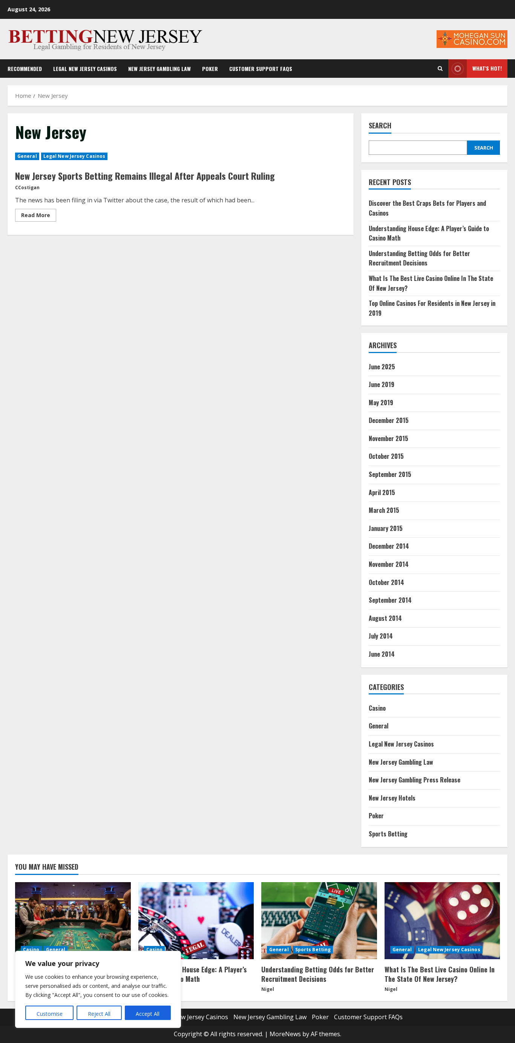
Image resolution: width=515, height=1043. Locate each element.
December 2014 (389, 546)
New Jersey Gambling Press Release (414, 779)
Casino (377, 708)
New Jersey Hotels (392, 797)
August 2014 (385, 618)
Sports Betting (388, 833)
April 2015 (382, 492)
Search (380, 125)
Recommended (25, 69)
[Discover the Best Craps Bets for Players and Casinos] (73, 920)
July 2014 (381, 635)
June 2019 (381, 384)
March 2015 (384, 510)
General (27, 156)
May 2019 (381, 402)
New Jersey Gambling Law (159, 69)
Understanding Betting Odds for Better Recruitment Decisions (419, 258)
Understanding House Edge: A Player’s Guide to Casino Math (192, 974)
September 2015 (390, 474)
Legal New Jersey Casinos (85, 69)
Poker (210, 69)
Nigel (267, 989)
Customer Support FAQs (260, 69)
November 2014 (389, 564)
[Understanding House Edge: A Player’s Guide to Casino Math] (196, 920)
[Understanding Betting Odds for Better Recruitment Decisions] (319, 920)
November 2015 (388, 438)
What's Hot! (487, 68)
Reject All (99, 1013)
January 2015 (386, 528)
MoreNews (285, 1034)
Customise (50, 1013)
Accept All (147, 1013)
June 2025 (382, 366)
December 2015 (389, 420)
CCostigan (27, 187)
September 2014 (390, 600)
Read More (38, 216)
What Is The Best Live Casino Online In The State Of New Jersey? (440, 974)
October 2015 (386, 456)
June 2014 (382, 654)
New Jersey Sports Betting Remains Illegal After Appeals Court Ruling (145, 175)
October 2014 (386, 582)
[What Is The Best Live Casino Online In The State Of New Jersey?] (442, 920)
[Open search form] (440, 69)
